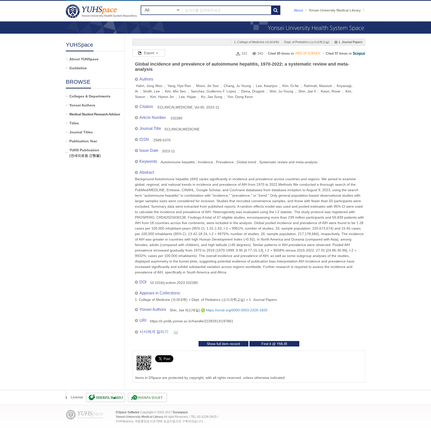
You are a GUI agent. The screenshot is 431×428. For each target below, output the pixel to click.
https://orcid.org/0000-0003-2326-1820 (236, 310)
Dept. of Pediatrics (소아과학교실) (306, 42)
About (298, 10)
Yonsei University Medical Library (335, 10)
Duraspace (180, 412)
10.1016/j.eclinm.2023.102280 (174, 283)
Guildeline (78, 68)
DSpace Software (127, 412)
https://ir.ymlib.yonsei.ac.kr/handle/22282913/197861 (191, 321)
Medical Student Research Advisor (94, 114)
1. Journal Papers (350, 42)
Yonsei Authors (82, 105)
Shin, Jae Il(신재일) (185, 310)
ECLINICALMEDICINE (182, 129)
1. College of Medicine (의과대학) (256, 42)
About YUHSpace (84, 59)
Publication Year (83, 141)
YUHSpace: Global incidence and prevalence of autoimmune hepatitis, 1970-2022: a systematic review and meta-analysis (102, 11)
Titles (74, 123)
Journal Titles (81, 132)
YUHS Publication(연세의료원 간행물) (85, 153)
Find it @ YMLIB (274, 344)
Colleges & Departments (89, 96)
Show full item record (223, 344)
